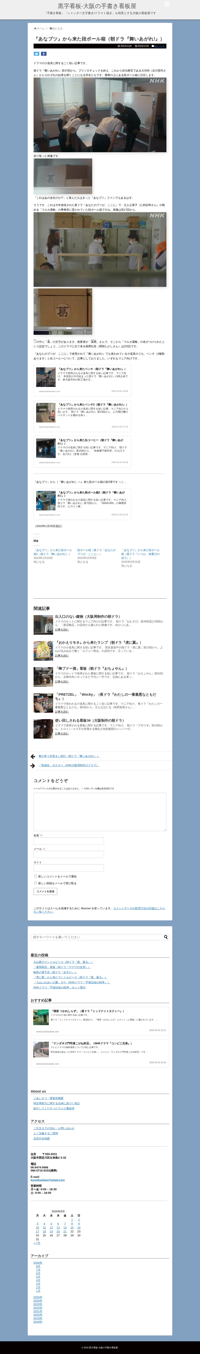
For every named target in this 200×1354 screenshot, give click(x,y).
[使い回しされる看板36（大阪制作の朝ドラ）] (43, 729)
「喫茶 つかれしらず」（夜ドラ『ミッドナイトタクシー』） (88, 1011)
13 (58, 1227)
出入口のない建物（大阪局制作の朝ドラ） (88, 616)
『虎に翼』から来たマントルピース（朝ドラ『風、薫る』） (70, 977)
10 (37, 1227)
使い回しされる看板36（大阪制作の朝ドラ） (90, 720)
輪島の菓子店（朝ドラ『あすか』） (55, 972)
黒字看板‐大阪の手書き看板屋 (97, 6)
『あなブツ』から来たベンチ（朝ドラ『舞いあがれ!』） (92, 368)
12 (51, 1227)
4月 (38, 1280)
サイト (38, 862)
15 (72, 1227)
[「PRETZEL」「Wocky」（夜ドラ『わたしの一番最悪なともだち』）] (43, 703)
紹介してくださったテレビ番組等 (53, 1108)
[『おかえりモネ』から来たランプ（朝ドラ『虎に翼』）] (43, 651)
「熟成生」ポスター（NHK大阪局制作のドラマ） (69, 765)
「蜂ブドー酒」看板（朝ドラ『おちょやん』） (92, 668)
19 (51, 1231)
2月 (38, 1287)
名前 (38, 835)
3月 (38, 1283)
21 (65, 1231)
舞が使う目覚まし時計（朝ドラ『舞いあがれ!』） (69, 756)
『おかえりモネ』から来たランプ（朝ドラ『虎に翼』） (99, 642)
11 (44, 1227)
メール (39, 848)
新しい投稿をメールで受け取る (57, 883)
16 (78, 1227)
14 (65, 1227)
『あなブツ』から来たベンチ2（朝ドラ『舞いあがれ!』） (93, 404)
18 (44, 1231)
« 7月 (37, 1243)
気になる (159, 46)
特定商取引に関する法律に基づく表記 (56, 1103)
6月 (38, 1273)
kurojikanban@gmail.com (48, 1179)
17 (37, 1231)
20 (58, 1231)
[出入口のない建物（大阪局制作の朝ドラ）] (43, 625)
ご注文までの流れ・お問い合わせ (53, 1128)
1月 (38, 1290)
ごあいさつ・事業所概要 (48, 1098)
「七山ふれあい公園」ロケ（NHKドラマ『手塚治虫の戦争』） (71, 982)
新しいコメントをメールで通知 (57, 876)
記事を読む (62, 629)
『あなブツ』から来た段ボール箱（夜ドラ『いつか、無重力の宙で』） (140, 554)
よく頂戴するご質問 (45, 1133)
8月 (38, 1266)
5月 (38, 1276)
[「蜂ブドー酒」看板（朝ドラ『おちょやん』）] (43, 677)
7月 (38, 1269)
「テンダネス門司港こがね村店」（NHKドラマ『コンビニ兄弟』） (92, 1043)
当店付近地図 (41, 1138)
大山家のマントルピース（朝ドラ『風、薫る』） (63, 962)
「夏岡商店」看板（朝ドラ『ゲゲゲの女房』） (62, 967)
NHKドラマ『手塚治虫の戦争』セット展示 (59, 987)
